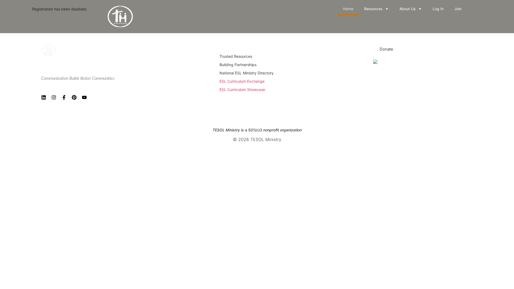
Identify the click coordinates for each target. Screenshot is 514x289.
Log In (438, 8)
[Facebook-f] (64, 97)
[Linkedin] (43, 97)
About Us (407, 8)
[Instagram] (53, 97)
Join (458, 8)
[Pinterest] (74, 97)
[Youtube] (84, 97)
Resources (373, 8)
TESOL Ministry (59, 68)
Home (348, 8)
